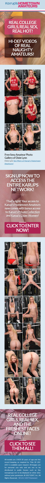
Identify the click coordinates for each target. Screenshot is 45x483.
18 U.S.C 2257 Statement (27, 478)
